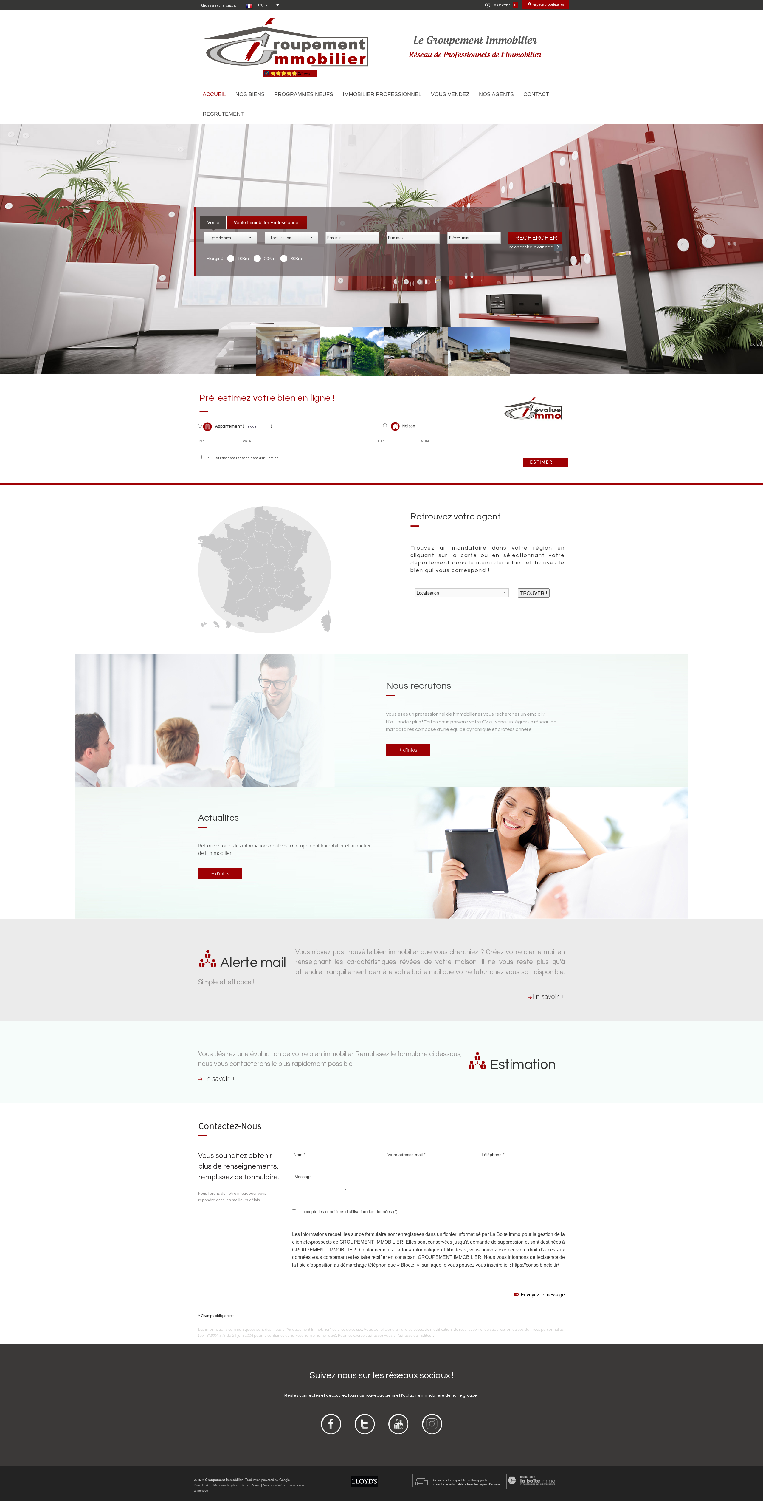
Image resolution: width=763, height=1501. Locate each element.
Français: (261, 4)
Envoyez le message (542, 1294)
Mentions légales (225, 1485)
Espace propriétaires (548, 4)
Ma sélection (504, 5)
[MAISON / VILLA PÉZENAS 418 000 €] (476, 351)
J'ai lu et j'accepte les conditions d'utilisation (241, 458)
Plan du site (202, 1485)
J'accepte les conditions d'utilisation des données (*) (349, 1211)
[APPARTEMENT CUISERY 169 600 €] (412, 351)
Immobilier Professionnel (382, 94)
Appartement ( (229, 426)
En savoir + (548, 996)
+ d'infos (408, 750)
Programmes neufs (303, 94)
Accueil (214, 94)
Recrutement (223, 114)
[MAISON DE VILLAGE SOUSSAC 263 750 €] (284, 351)
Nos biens (250, 94)
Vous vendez (450, 94)
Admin (255, 1485)
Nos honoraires (274, 1485)
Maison (408, 426)
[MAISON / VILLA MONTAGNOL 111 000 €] (348, 351)
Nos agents (496, 94)
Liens (244, 1485)
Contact (536, 94)
